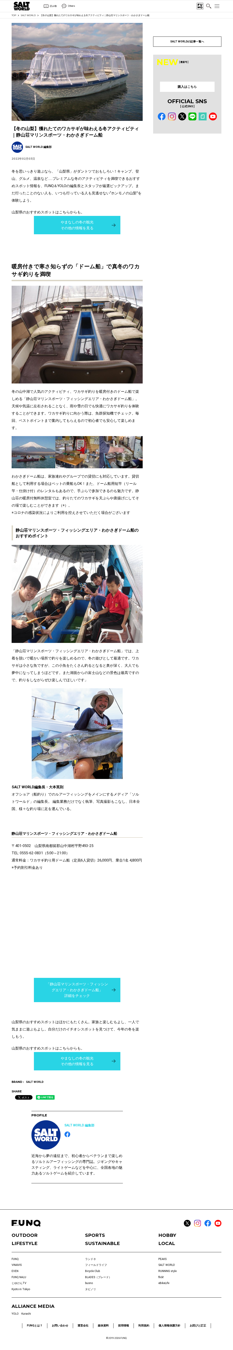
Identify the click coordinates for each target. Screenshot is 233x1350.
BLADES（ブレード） (98, 1277)
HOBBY (167, 1235)
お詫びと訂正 (198, 1325)
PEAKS (162, 1259)
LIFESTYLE (25, 1243)
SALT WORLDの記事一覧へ (187, 41)
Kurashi (26, 1313)
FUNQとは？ (35, 1325)
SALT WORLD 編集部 (79, 1125)
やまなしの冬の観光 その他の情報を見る (77, 225)
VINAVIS (17, 1265)
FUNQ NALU (19, 1277)
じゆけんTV (19, 1283)
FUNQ (15, 1259)
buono (89, 1283)
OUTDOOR (25, 1235)
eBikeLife (163, 1283)
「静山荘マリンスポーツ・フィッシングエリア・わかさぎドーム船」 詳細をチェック (77, 990)
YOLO (15, 1313)
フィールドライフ (96, 1265)
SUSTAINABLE (102, 1243)
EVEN (15, 1271)
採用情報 (123, 1325)
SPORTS (95, 1235)
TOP (14, 15)
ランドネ (90, 1259)
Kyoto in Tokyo (21, 1289)
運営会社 (83, 1325)
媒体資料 (103, 1325)
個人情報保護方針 (169, 1325)
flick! (161, 1277)
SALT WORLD (28, 15)
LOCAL (166, 1243)
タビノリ (90, 1289)
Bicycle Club (92, 1271)
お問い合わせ (60, 1325)
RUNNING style (167, 1271)
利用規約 (143, 1325)
